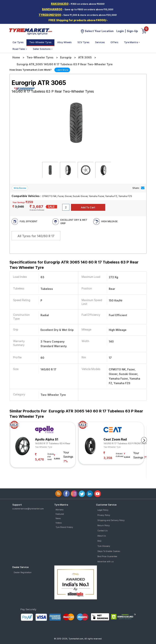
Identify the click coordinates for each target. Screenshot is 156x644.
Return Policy (103, 525)
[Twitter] (82, 493)
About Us (101, 536)
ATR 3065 (85, 57)
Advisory (60, 509)
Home (16, 57)
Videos (59, 523)
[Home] (30, 31)
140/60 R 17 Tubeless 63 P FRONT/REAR (125, 443)
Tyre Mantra (131, 42)
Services (100, 42)
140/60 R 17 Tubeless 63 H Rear (52, 443)
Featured (60, 514)
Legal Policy (102, 510)
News (58, 518)
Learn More (62, 70)
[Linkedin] (89, 493)
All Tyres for (36, 236)
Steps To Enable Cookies (108, 551)
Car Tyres (18, 42)
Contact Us (102, 530)
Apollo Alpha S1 (46, 439)
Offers (114, 42)
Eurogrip (66, 57)
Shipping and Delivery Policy (111, 520)
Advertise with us (105, 561)
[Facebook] (66, 493)
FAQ (99, 541)
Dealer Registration (23, 572)
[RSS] (58, 493)
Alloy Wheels (64, 42)
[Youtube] (97, 493)
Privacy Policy (103, 515)
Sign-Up (132, 31)
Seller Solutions (42, 49)
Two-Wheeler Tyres (40, 42)
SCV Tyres (83, 42)
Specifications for (74, 265)
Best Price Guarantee (107, 556)
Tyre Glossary (103, 546)
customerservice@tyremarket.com (28, 508)
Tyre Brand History (64, 527)
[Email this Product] (142, 188)
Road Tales (19, 49)
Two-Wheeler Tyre (43, 447)
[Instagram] (74, 493)
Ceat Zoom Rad (115, 439)
